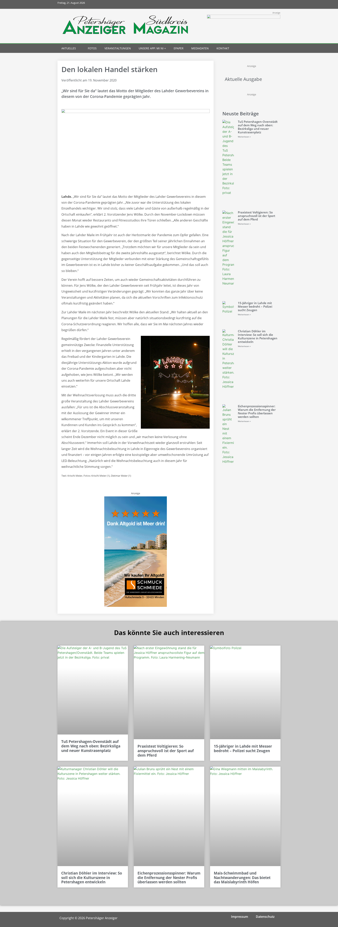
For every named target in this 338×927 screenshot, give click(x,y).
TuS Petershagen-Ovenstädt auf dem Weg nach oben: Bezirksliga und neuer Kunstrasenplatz (258, 127)
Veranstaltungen (117, 48)
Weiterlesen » (244, 136)
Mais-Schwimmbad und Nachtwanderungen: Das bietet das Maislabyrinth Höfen (242, 878)
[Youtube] (267, 4)
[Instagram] (258, 4)
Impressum (239, 916)
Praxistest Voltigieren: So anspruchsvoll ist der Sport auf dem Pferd (256, 215)
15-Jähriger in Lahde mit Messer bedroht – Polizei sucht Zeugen (255, 306)
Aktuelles (68, 48)
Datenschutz (265, 916)
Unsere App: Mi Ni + (152, 48)
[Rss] (276, 4)
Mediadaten (200, 48)
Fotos (92, 48)
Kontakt (223, 48)
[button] (269, 48)
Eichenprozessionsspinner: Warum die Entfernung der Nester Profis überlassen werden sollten (257, 411)
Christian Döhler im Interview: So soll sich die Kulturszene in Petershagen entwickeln (257, 336)
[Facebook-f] (249, 4)
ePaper (178, 48)
